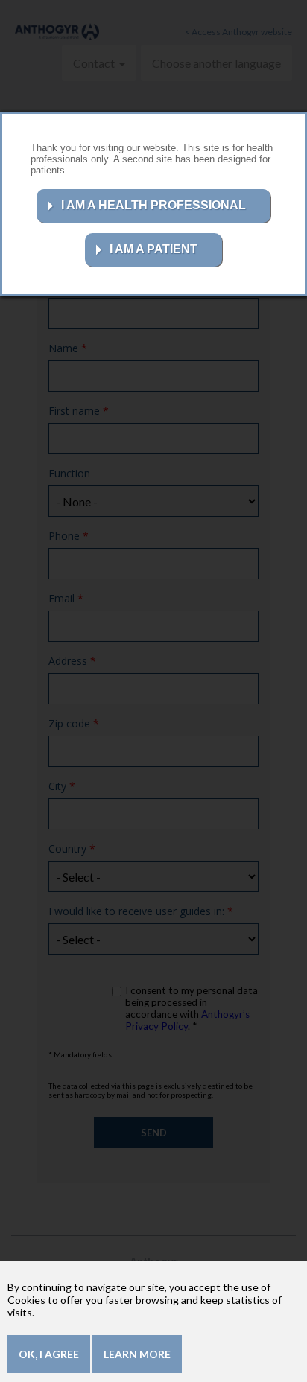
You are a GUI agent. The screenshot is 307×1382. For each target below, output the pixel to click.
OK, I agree (49, 1354)
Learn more (137, 1354)
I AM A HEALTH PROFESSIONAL (153, 205)
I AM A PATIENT (153, 249)
